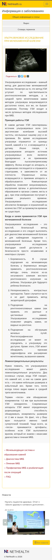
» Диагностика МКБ (14, 458)
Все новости (42, 542)
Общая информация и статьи (26, 16)
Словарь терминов (26, 29)
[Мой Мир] (27, 75)
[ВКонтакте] (19, 75)
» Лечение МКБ (12, 463)
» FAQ (7, 476)
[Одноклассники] (25, 75)
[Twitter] (22, 75)
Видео (26, 23)
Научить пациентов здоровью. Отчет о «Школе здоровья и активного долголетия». (25, 503)
